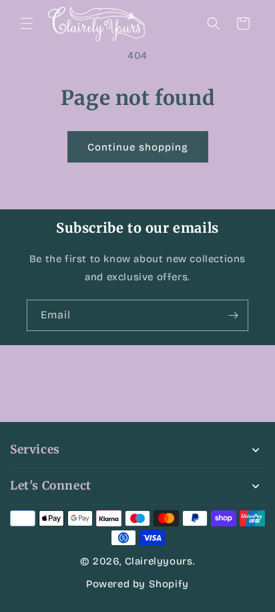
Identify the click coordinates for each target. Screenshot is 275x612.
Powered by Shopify (137, 584)
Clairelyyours (159, 561)
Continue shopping (137, 147)
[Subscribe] (233, 315)
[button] (26, 23)
